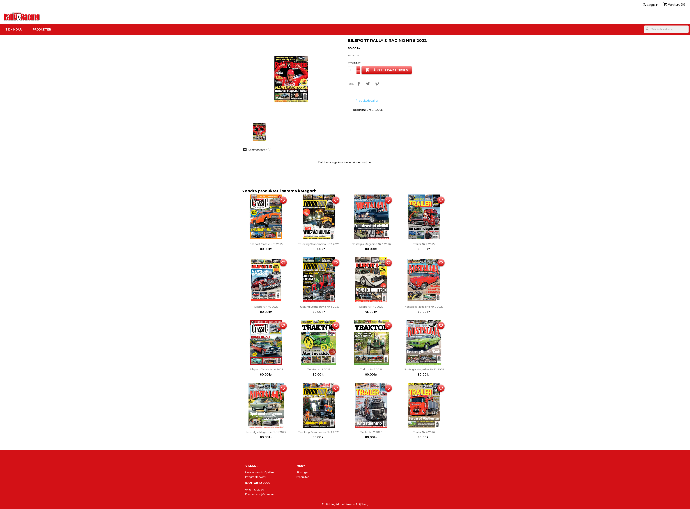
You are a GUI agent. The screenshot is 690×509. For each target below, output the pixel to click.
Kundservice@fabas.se (259, 494)
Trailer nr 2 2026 (371, 432)
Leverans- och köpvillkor (260, 472)
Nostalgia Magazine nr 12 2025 (424, 369)
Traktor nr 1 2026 (371, 369)
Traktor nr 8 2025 (318, 369)
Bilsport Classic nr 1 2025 (266, 244)
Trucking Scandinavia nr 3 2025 (318, 306)
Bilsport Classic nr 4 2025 (266, 369)
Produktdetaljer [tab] (367, 101)
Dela (358, 83)
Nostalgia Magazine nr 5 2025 (423, 306)
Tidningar (13, 29)
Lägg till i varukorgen (386, 70)
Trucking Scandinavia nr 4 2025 (318, 432)
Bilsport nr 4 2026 (371, 306)
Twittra (367, 83)
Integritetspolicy (255, 477)
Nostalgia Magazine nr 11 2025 (266, 432)
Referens (359, 110)
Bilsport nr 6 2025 (266, 306)
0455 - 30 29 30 (254, 489)
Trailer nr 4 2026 (424, 432)
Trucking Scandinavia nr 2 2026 (318, 244)
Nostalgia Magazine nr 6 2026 (371, 244)
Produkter (42, 29)
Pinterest (377, 83)
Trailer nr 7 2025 (424, 244)
